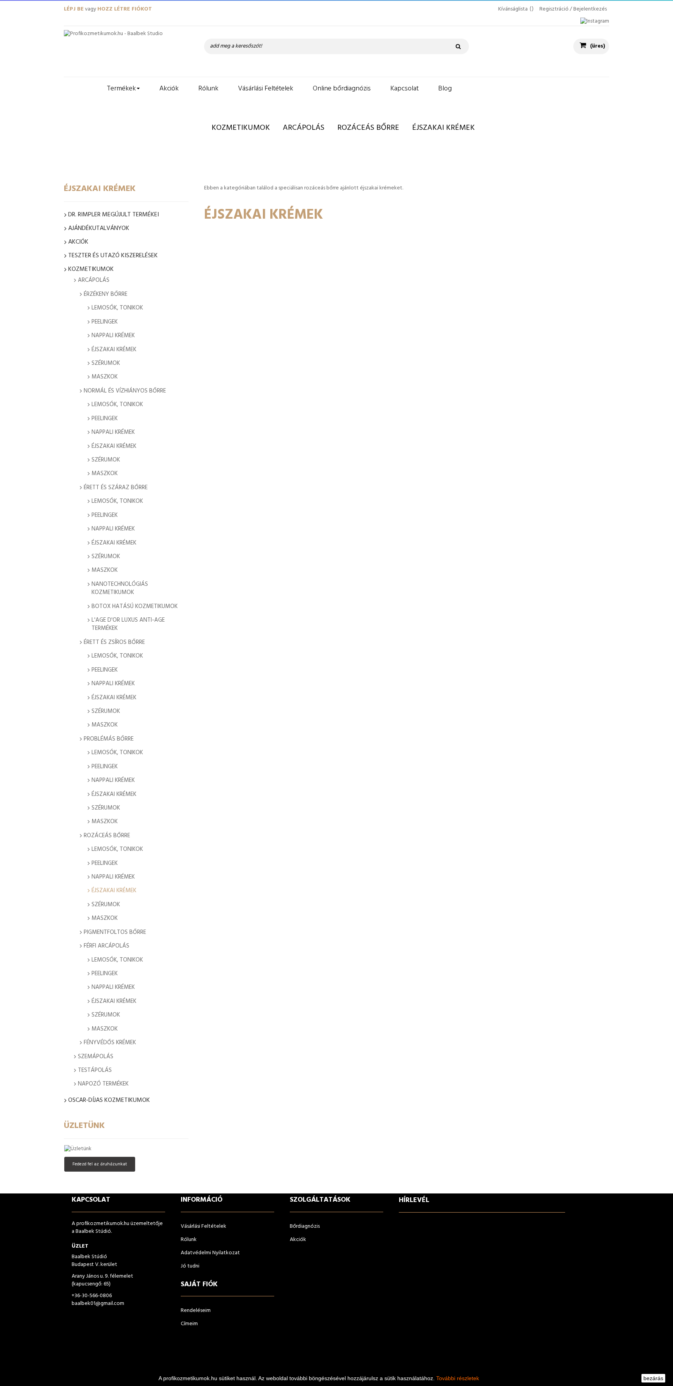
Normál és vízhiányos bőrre (125, 391)
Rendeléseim (196, 1310)
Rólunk (189, 1239)
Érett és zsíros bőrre (114, 642)
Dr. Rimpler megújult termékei (113, 214)
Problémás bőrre (109, 739)
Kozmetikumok (91, 269)
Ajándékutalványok (98, 228)
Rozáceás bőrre (107, 835)
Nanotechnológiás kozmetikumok (120, 588)
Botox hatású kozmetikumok (135, 606)
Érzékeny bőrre (105, 294)
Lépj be (74, 9)
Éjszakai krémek (114, 349)
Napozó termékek (103, 1084)
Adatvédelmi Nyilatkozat (210, 1252)
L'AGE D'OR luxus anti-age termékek (128, 624)
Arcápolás (93, 280)
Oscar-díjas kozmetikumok (109, 1100)
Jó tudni (190, 1266)
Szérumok (106, 363)
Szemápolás (95, 1056)
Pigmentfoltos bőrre (115, 932)
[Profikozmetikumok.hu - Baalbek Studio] (126, 51)
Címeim (189, 1323)
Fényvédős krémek (110, 1042)
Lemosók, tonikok (117, 308)
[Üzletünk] (126, 1149)
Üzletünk (84, 1126)
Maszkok (105, 377)
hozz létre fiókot (124, 9)
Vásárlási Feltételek (203, 1226)
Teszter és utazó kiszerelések (113, 255)
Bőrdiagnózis (305, 1226)
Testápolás (95, 1070)
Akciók (78, 242)
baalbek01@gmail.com (98, 1303)
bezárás (653, 1378)
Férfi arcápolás (106, 946)
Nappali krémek (113, 335)
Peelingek (105, 322)
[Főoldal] (80, 88)
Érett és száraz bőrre (116, 487)
